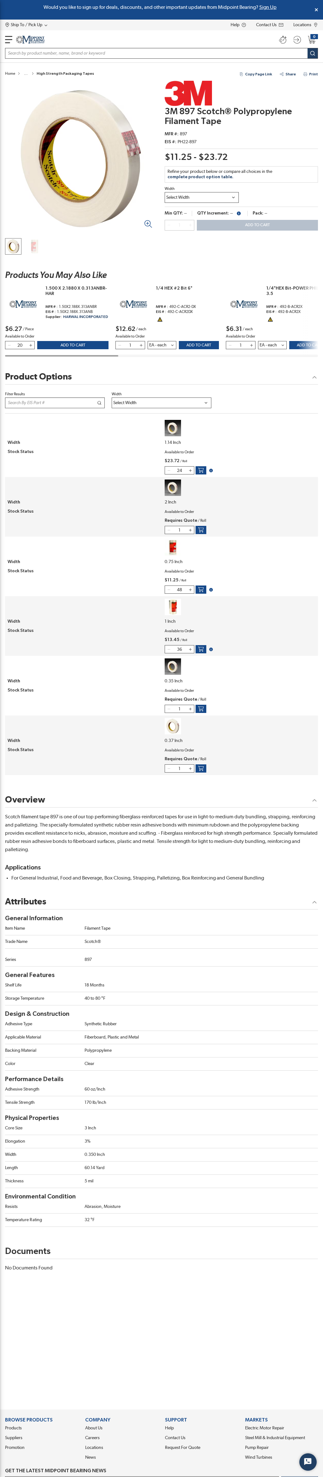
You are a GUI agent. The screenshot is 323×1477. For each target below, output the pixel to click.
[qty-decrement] (169, 225)
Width (170, 189)
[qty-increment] (190, 225)
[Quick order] (283, 40)
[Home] (30, 39)
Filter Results (15, 394)
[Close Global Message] (316, 9)
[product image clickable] (13, 246)
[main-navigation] (8, 39)
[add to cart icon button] (201, 470)
